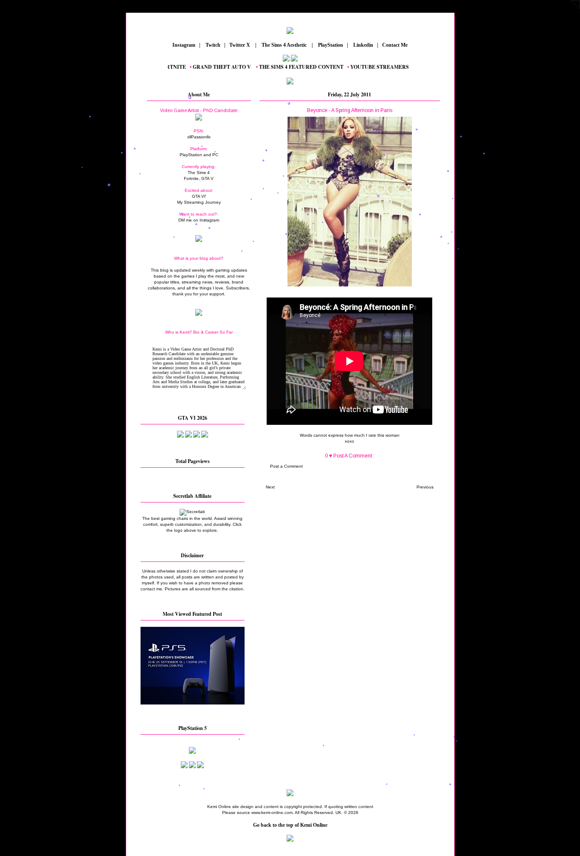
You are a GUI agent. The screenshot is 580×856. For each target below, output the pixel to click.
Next (270, 487)
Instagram (183, 45)
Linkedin (362, 45)
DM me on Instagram (198, 220)
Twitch (212, 45)
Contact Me (395, 45)
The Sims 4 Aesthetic (284, 45)
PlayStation (330, 45)
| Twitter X (239, 45)
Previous (425, 487)
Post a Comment (286, 466)
